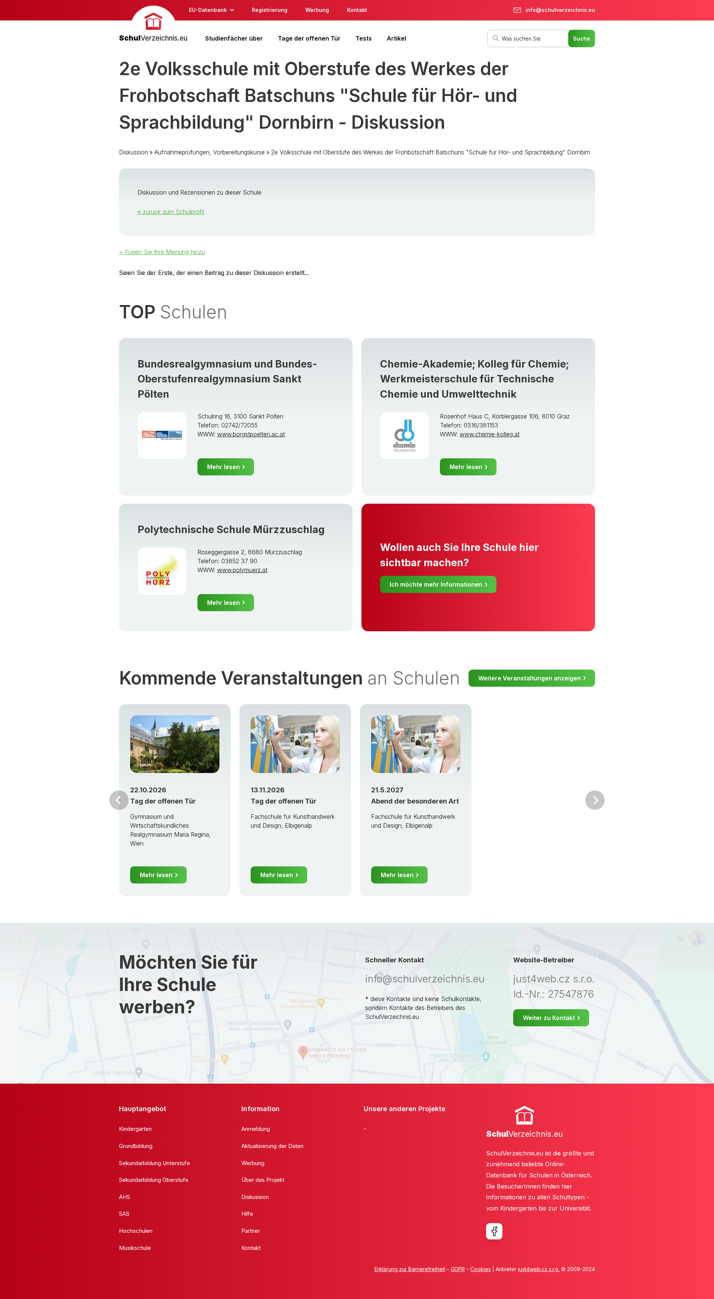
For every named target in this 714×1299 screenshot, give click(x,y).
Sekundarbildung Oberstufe (154, 1179)
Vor (119, 800)
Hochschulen (135, 1230)
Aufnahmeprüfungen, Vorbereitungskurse (209, 152)
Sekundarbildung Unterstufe (154, 1163)
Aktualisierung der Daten (272, 1145)
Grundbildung (135, 1145)
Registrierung (269, 10)
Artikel (396, 38)
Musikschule (135, 1247)
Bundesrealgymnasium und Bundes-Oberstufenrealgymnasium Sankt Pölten (227, 379)
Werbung (317, 10)
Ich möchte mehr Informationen (436, 584)
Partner (250, 1230)
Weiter (595, 800)
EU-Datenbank (208, 10)
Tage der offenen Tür (309, 38)
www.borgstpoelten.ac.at (251, 434)
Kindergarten (135, 1128)
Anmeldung (255, 1128)
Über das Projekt (262, 1179)
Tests (364, 38)
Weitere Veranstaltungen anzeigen (529, 678)
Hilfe (247, 1213)
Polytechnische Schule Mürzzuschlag (231, 529)
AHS (124, 1196)
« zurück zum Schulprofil (171, 211)
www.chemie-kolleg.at (490, 434)
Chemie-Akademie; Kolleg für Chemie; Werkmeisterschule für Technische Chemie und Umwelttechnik (474, 379)
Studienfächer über (234, 38)
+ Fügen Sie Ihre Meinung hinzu (162, 252)
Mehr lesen (223, 467)
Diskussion (133, 152)
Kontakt (357, 10)
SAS (124, 1213)
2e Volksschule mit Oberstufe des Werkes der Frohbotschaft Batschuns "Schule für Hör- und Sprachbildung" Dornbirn (430, 152)
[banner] (153, 25)
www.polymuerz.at (242, 570)
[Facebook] (494, 1231)
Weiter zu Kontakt (549, 1017)
